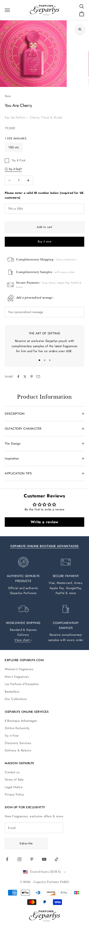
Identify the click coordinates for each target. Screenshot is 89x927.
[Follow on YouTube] (44, 859)
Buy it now (45, 241)
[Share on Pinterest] (31, 376)
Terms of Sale (14, 779)
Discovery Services (18, 743)
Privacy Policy (14, 794)
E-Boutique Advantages (21, 720)
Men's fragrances (17, 676)
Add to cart (44, 227)
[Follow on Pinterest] (31, 859)
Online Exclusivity (17, 728)
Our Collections (16, 699)
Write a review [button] (44, 522)
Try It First (18, 160)
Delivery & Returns (18, 750)
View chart (22, 640)
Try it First (11, 735)
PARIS (64, 882)
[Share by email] (38, 376)
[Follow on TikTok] (56, 859)
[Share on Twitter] (25, 376)
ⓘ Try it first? (13, 169)
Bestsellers (12, 691)
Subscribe (26, 843)
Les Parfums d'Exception (22, 684)
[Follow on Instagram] (19, 859)
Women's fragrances (19, 669)
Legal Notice (14, 787)
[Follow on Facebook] (7, 859)
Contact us (12, 772)
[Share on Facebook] (18, 376)
